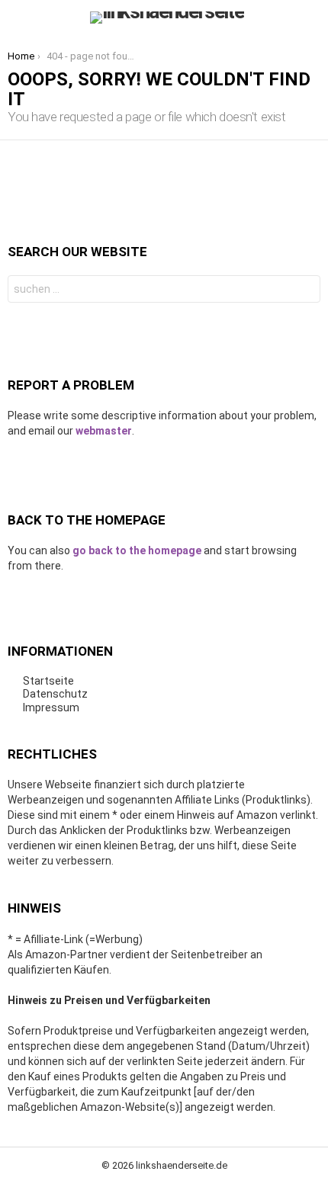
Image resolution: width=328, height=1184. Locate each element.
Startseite (48, 681)
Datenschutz (55, 694)
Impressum (51, 707)
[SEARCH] (311, 17)
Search (305, 290)
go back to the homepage (136, 550)
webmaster (104, 431)
